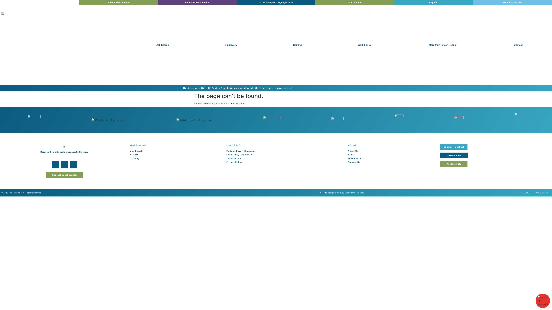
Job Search (162, 45)
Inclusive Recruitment (197, 2)
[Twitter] (55, 164)
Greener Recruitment (118, 2)
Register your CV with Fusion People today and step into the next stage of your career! (181, 88)
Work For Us (364, 45)
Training (297, 45)
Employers (231, 45)
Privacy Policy (541, 193)
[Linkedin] (73, 164)
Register (433, 2)
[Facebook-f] (64, 164)
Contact (518, 45)
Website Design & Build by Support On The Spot (342, 193)
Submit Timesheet (512, 2)
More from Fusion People (442, 45)
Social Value (355, 2)
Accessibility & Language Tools (276, 2)
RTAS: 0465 (526, 193)
